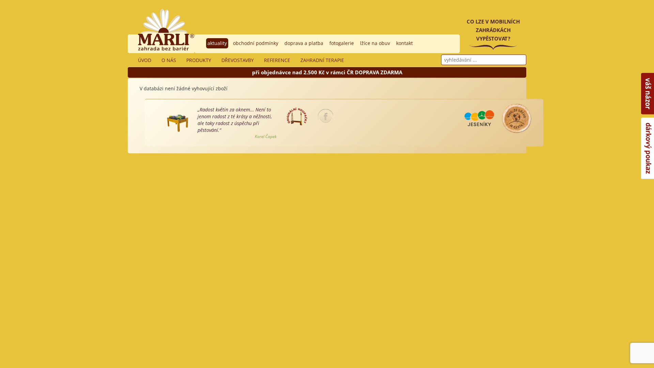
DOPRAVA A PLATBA (303, 43)
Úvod (144, 60)
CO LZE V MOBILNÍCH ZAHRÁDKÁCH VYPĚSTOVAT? (493, 30)
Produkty (198, 60)
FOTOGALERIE (341, 43)
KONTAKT (404, 43)
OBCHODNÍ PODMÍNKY (255, 43)
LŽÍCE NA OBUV (375, 43)
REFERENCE (277, 60)
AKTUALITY (217, 43)
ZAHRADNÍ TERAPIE (322, 60)
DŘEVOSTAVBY (237, 60)
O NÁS (168, 60)
